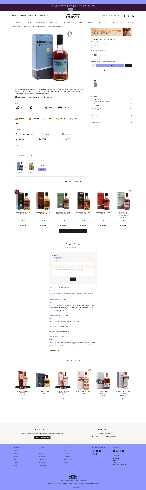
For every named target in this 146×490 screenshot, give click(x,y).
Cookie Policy (67, 456)
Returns (93, 119)
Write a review (54, 267)
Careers (15, 465)
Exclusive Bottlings (42, 459)
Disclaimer (94, 126)
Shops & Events (27, 15)
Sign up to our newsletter (42, 437)
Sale (121, 22)
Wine (80, 22)
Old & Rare (91, 22)
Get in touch (97, 436)
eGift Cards (41, 453)
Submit (73, 279)
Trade (15, 15)
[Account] (124, 16)
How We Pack (94, 115)
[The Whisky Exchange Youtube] (123, 451)
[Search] (119, 15)
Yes (70, 9)
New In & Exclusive (17, 22)
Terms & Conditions (68, 450)
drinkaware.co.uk (76, 487)
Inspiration (131, 22)
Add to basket (23, 225)
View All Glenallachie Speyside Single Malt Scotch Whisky (73, 231)
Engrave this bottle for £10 (112, 70)
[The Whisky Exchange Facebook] (114, 451)
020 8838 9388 (112, 436)
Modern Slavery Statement (69, 459)
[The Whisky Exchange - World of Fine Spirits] (73, 16)
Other (112, 22)
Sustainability (16, 462)
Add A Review (54, 255)
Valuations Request (42, 465)
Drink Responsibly (96, 122)
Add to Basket (110, 65)
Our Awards (16, 456)
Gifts (29, 22)
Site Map (40, 450)
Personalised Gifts (42, 456)
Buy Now (42, 169)
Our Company (16, 450)
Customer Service (41, 15)
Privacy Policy (67, 453)
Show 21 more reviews (54, 350)
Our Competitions (42, 462)
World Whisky (54, 22)
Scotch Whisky (40, 22)
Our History (16, 453)
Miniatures (102, 22)
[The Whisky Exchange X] (117, 451)
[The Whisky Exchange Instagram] (120, 451)
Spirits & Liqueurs (69, 22)
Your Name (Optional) (56, 260)
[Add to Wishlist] (131, 39)
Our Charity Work (17, 459)
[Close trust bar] (144, 2)
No (75, 9)
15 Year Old (45, 134)
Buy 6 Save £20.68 (128, 65)
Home (13, 26)
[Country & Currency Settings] (133, 16)
